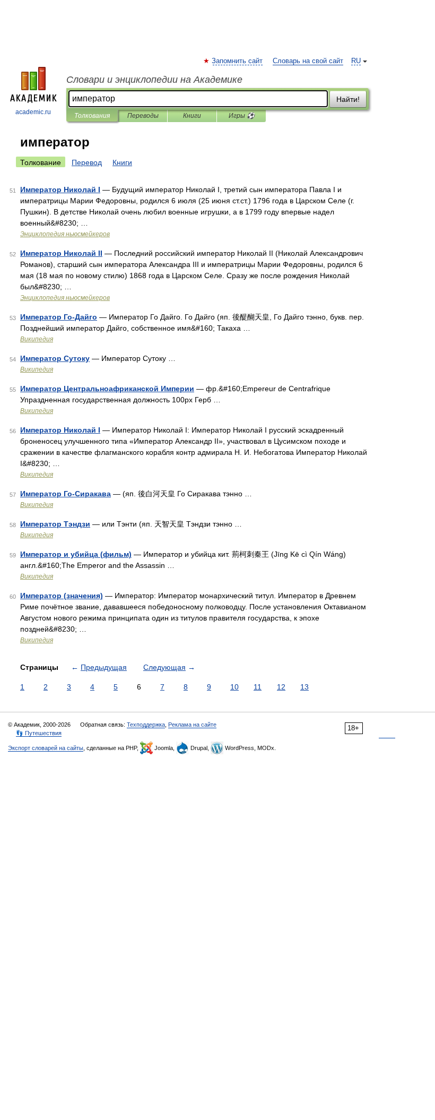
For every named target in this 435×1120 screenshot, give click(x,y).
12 (281, 687)
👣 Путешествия (39, 733)
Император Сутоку (55, 358)
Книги (192, 115)
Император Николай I (60, 189)
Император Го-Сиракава (65, 493)
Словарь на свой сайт (308, 61)
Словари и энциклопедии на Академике (154, 79)
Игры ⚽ (242, 115)
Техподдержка (146, 724)
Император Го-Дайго (58, 317)
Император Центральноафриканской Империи (107, 388)
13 (304, 687)
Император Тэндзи (55, 524)
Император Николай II (61, 253)
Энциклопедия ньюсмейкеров (65, 234)
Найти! (348, 99)
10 (234, 687)
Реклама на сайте (192, 724)
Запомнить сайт (238, 61)
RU (356, 61)
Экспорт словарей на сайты (45, 748)
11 (258, 687)
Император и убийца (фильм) (76, 554)
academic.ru (33, 112)
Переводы (143, 115)
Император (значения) (61, 595)
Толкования (92, 115)
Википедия (36, 339)
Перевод (87, 162)
